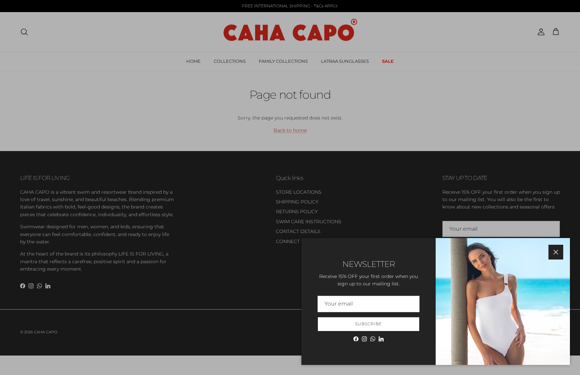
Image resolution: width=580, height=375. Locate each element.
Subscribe (368, 323)
